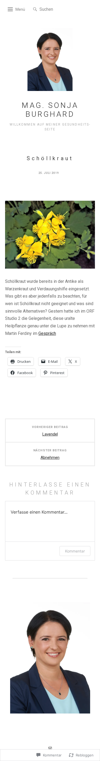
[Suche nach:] (56, 9)
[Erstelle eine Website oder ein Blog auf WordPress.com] (50, 748)
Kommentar (75, 551)
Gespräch (47, 333)
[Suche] (35, 9)
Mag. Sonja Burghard (50, 110)
